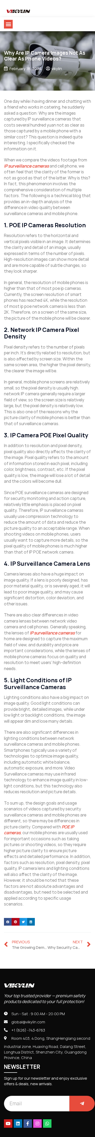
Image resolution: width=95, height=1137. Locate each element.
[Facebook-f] (27, 1123)
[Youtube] (8, 1123)
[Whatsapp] (47, 1123)
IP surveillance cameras (26, 166)
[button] (8, 24)
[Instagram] (37, 1123)
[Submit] (82, 1103)
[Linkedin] (18, 1123)
